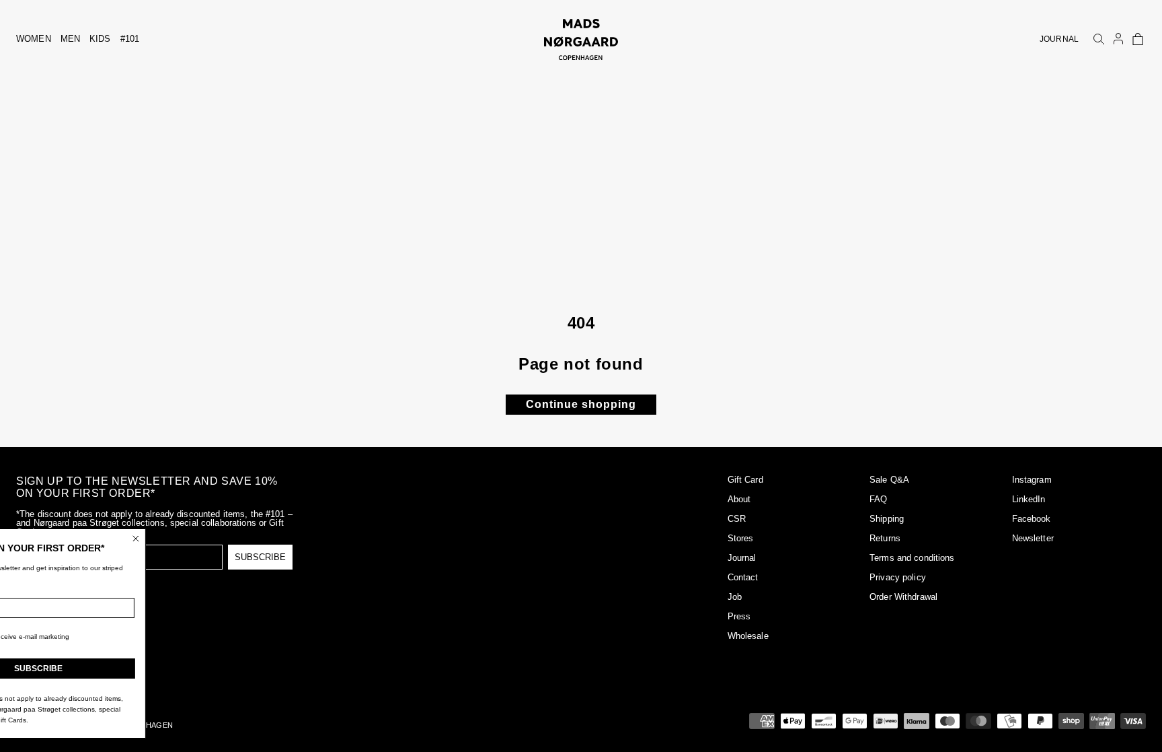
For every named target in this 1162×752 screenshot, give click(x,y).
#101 (130, 39)
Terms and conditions (912, 558)
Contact (743, 577)
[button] (1138, 39)
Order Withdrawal (903, 597)
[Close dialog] (198, 538)
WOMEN (33, 39)
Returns (884, 538)
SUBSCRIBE (260, 557)
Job (735, 597)
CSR (737, 519)
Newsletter (1033, 538)
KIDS (100, 39)
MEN (70, 39)
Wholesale (748, 636)
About (739, 499)
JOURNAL (1059, 39)
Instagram (1032, 480)
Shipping (886, 519)
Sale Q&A (889, 480)
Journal (742, 558)
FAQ (878, 499)
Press (739, 616)
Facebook (1031, 519)
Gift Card (745, 480)
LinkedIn (1029, 499)
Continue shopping (581, 404)
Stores (741, 538)
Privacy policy (897, 577)
